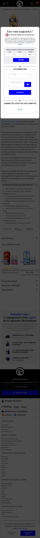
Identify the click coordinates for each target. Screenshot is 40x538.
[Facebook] (18, 109)
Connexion (20, 92)
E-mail (13, 74)
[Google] (21, 109)
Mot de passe (15, 82)
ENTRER (21, 60)
